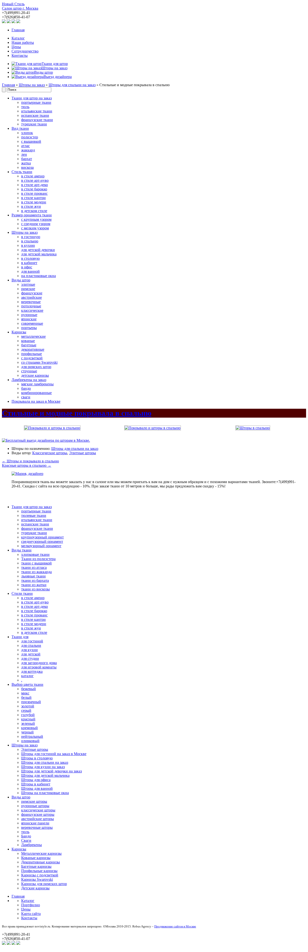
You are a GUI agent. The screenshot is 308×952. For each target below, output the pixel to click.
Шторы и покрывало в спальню (30, 461)
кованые (28, 341)
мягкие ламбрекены (37, 384)
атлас (25, 146)
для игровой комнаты (39, 667)
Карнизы (19, 332)
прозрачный (31, 702)
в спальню (29, 241)
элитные (28, 284)
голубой (28, 715)
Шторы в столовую (37, 758)
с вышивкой (31, 141)
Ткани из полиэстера (38, 559)
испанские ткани (35, 115)
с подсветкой (32, 358)
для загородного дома (39, 663)
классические (32, 310)
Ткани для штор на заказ (32, 98)
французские (31, 293)
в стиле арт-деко (34, 185)
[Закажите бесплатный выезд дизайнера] (27, 474)
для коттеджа (32, 671)
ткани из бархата (35, 580)
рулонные (29, 315)
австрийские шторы (37, 819)
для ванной (30, 271)
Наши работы (23, 42)
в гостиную (30, 237)
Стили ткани (22, 593)
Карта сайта (31, 914)
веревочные (31, 302)
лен (24, 154)
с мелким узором (35, 228)
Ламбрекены (31, 845)
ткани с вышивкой (36, 563)
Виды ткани (22, 550)
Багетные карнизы (36, 866)
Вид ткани (20, 128)
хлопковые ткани (35, 554)
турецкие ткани (34, 124)
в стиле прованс (34, 193)
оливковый (30, 741)
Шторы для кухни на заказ (43, 767)
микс (25, 693)
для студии (30, 658)
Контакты (20, 55)
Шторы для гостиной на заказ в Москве (53, 754)
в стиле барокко (34, 189)
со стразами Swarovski (39, 362)
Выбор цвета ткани (27, 684)
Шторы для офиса (36, 780)
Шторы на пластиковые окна (45, 793)
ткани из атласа (34, 567)
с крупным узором (36, 219)
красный (28, 719)
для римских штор (36, 367)
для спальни (31, 645)
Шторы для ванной (37, 788)
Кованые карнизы (36, 858)
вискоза (27, 167)
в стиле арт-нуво (35, 180)
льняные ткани (33, 576)
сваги (25, 397)
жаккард (28, 150)
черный (27, 732)
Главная (18, 30)
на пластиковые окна (38, 276)
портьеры (29, 328)
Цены (16, 47)
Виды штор (21, 280)
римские (28, 289)
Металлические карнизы (41, 853)
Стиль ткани (22, 172)
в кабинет (29, 263)
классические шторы (38, 810)
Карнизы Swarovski (37, 879)
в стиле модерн (33, 202)
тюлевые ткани (33, 515)
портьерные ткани (36, 102)
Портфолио (30, 905)
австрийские (31, 297)
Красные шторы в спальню (26, 465)
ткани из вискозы (35, 589)
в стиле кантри (33, 198)
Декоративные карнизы (40, 862)
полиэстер (29, 137)
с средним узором (35, 224)
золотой (27, 706)
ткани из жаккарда (36, 572)
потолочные (31, 306)
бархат (26, 159)
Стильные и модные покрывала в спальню (76, 413)
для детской (30, 654)
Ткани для (20, 637)
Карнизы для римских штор (44, 884)
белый (26, 697)
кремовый (29, 728)
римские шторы (34, 801)
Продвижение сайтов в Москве (175, 926)
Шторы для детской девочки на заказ (51, 771)
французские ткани (37, 120)
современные (32, 323)
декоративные (32, 349)
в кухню (28, 245)
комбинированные (36, 393)
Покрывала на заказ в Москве (36, 401)
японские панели (35, 823)
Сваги (26, 840)
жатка (26, 163)
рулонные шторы (35, 806)
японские (29, 319)
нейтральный (32, 736)
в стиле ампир (33, 176)
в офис (26, 267)
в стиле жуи (31, 206)
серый (26, 710)
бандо (26, 388)
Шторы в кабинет (35, 784)
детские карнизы (35, 375)
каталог (27, 676)
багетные (28, 345)
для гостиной (32, 641)
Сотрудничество (25, 51)
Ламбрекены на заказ (29, 380)
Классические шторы (49, 453)
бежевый (28, 689)
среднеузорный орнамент (42, 541)
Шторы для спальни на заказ (72, 85)
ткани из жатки (33, 585)
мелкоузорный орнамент (41, 546)
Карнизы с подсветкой (39, 875)
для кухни (29, 650)
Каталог (18, 38)
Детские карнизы (35, 888)
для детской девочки (38, 250)
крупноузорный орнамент (42, 537)
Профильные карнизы (39, 871)
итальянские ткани (36, 111)
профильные (31, 354)
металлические (33, 336)
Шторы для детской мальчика (45, 775)
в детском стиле (34, 211)
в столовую (30, 258)
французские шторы (37, 814)
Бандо (26, 836)
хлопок (27, 133)
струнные (29, 371)
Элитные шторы (82, 453)
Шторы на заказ (32, 85)
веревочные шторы (37, 827)
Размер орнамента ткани (32, 215)
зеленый (28, 723)
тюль (25, 107)
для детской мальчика (39, 254)
